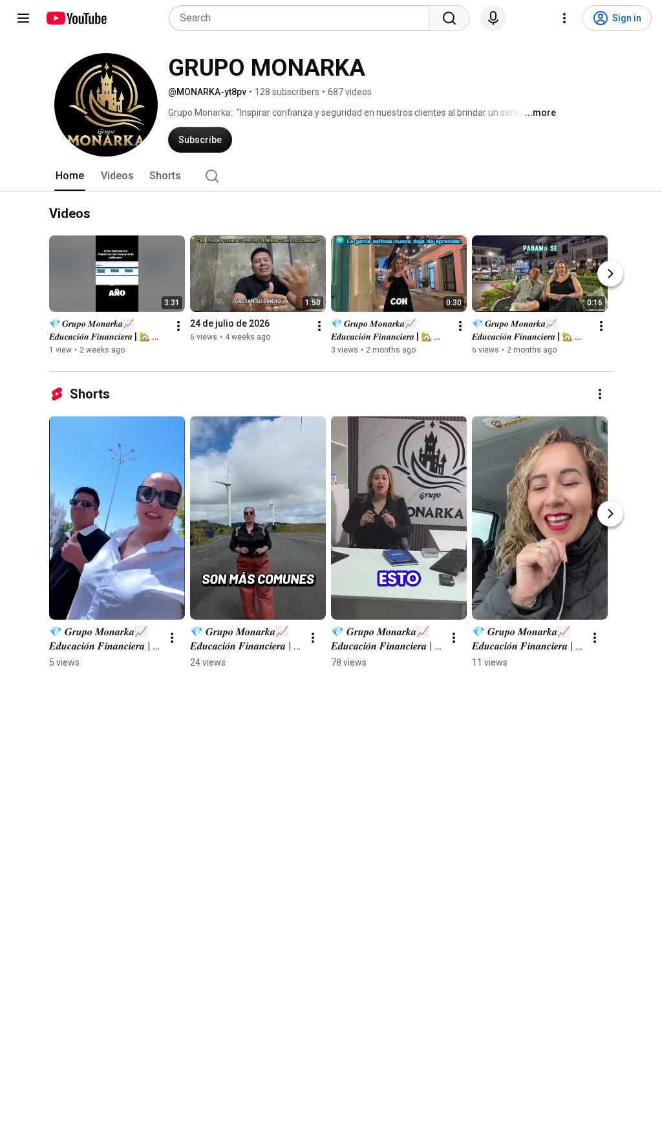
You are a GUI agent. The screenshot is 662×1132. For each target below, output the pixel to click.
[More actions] (178, 326)
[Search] (449, 18)
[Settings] (564, 18)
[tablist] (331, 175)
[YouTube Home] (76, 18)
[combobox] (303, 18)
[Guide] (23, 18)
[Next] (610, 274)
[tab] (69, 175)
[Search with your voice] (493, 18)
